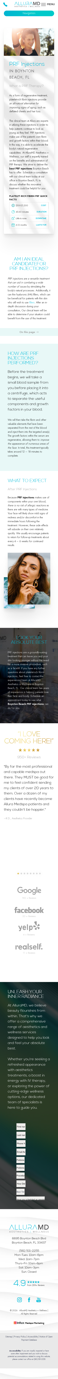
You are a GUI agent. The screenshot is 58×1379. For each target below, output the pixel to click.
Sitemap (8, 1336)
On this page (27, 332)
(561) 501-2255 (39, 1359)
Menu (51, 4)
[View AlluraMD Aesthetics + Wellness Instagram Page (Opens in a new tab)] (19, 1301)
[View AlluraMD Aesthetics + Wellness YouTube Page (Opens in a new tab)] (38, 1301)
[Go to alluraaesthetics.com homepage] (29, 1226)
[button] (43, 4)
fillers (31, 302)
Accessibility (33, 1336)
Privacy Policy (20, 1336)
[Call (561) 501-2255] (5, 4)
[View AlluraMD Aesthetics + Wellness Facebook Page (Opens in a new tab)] (29, 1301)
